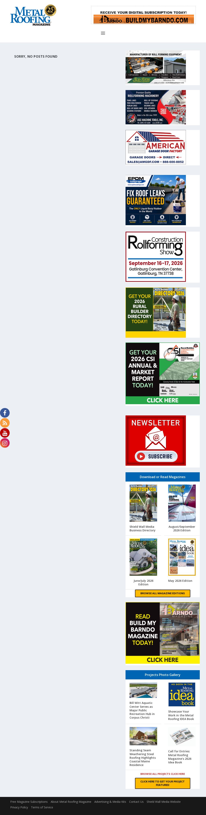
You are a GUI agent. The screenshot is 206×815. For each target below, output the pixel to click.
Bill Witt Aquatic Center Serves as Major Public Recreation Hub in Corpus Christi (142, 710)
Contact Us (136, 802)
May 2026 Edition (180, 581)
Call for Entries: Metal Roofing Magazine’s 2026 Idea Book (179, 756)
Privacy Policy (19, 807)
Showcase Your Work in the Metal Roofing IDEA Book (181, 715)
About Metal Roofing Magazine (71, 802)
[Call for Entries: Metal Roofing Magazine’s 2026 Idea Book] (182, 737)
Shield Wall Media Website (164, 802)
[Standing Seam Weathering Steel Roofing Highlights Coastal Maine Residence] (143, 736)
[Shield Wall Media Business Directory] (143, 504)
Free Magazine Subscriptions (29, 802)
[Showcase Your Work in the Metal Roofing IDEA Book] (182, 694)
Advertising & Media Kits (110, 802)
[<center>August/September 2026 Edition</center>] (182, 504)
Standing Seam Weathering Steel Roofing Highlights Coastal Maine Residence (143, 757)
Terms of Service (42, 807)
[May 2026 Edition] (182, 558)
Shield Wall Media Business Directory (143, 528)
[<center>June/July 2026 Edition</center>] (143, 558)
